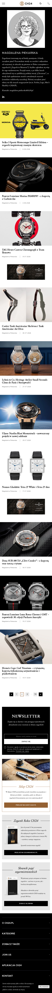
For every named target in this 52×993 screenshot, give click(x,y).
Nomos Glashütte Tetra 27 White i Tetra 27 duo (26, 487)
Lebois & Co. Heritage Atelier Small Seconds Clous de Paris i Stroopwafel (24, 381)
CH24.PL (26, 4)
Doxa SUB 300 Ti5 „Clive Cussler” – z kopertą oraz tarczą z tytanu (25, 562)
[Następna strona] (41, 694)
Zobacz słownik (26, 903)
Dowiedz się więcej (22, 751)
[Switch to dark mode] (40, 3)
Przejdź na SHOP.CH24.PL (26, 805)
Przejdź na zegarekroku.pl (26, 852)
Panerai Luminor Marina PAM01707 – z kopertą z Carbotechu (26, 197)
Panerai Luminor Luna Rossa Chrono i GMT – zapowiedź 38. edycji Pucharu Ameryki (25, 616)
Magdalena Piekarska (9, 149)
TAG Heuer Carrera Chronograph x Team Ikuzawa (23, 251)
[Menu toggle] (3, 3)
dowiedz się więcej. (19, 989)
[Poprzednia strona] (11, 694)
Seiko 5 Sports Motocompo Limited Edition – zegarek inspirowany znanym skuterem (25, 144)
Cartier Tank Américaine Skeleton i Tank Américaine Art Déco (23, 327)
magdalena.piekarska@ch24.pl (21, 90)
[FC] (26, 272)
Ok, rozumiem (44, 986)
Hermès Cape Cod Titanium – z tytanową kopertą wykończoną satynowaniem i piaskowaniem (23, 671)
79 (35, 694)
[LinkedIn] (3, 96)
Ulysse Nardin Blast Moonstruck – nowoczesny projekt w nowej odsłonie (25, 435)
